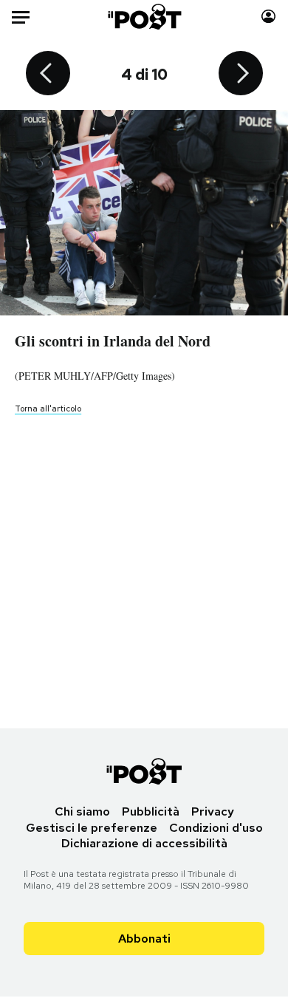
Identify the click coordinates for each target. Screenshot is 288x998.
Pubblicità (150, 811)
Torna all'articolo (48, 408)
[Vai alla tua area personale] (268, 16)
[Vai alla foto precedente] (48, 74)
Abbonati (144, 938)
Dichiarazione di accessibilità (144, 843)
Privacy (212, 811)
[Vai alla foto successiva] (241, 74)
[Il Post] (144, 17)
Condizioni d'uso (216, 827)
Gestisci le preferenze (91, 827)
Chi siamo (82, 811)
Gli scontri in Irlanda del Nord (112, 341)
